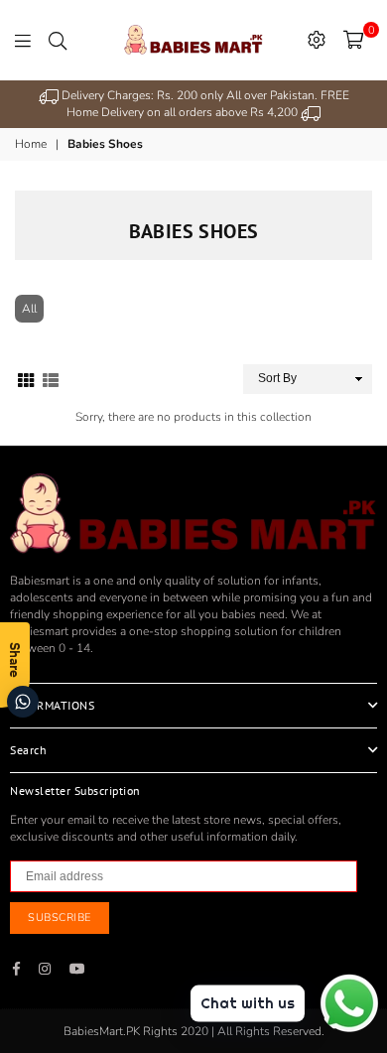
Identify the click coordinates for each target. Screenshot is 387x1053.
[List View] (51, 378)
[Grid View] (26, 378)
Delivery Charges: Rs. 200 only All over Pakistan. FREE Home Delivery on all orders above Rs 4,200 (204, 103)
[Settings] (316, 40)
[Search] (57, 40)
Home (31, 144)
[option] (193, 104)
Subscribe (59, 917)
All (29, 309)
